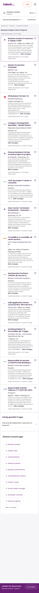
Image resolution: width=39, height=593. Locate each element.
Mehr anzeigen (26, 54)
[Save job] (35, 38)
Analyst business (14, 463)
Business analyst (14, 444)
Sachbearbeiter (14, 457)
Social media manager (16, 488)
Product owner (13, 482)
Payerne (12, 25)
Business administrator (16, 470)
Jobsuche (4, 25)
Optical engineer (14, 501)
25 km (31, 13)
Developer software (15, 495)
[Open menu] (35, 4)
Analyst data (12, 451)
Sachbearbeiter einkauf (17, 476)
